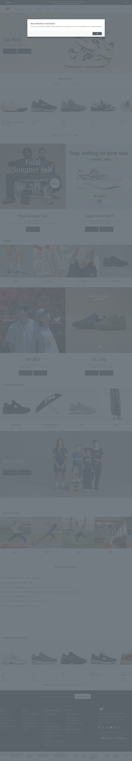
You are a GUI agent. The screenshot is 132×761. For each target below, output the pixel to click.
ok (97, 33)
